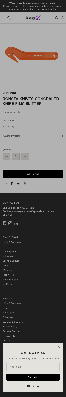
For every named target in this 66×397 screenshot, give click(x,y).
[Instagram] (33, 386)
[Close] (58, 346)
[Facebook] (28, 386)
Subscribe (33, 377)
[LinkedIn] (38, 386)
